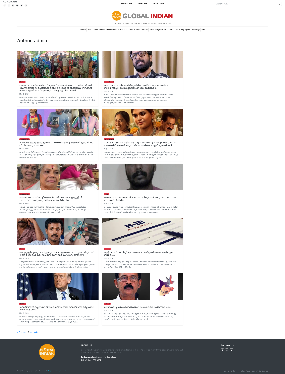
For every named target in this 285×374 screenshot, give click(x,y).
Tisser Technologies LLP (57, 371)
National (137, 30)
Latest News (142, 4)
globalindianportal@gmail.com (104, 357)
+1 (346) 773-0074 (93, 360)
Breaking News (126, 4)
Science (170, 30)
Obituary (144, 30)
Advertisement (252, 371)
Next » (35, 332)
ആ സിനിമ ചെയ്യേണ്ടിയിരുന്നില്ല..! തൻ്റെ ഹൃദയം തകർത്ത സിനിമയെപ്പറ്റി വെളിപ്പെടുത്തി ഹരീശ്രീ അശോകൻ (136, 86)
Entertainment (111, 30)
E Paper (95, 30)
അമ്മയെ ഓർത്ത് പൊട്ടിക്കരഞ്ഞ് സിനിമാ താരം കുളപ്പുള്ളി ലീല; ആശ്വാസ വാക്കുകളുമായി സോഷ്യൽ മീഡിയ (51, 198)
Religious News (160, 30)
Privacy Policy (239, 371)
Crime (89, 30)
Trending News (158, 4)
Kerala (131, 30)
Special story (179, 30)
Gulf (125, 30)
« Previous (21, 332)
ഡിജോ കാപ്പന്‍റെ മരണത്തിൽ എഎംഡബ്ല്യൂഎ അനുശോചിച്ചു (138, 307)
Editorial (102, 30)
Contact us (263, 371)
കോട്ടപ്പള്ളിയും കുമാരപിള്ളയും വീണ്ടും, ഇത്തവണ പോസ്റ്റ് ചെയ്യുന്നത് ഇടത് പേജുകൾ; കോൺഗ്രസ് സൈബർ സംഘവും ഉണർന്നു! (56, 253)
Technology (195, 30)
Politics (151, 30)
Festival (120, 30)
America (83, 30)
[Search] (279, 4)
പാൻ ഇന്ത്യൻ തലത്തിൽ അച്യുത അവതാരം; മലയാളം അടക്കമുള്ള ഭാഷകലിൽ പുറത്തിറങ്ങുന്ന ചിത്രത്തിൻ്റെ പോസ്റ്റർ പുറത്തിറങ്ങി (139, 144)
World (203, 30)
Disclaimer (228, 371)
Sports (187, 30)
